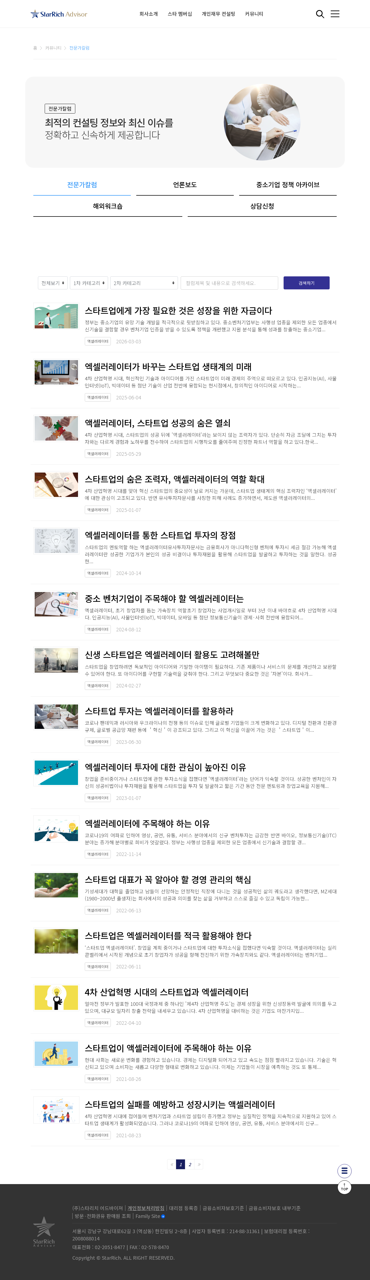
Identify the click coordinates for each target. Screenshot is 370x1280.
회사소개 (148, 13)
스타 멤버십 (180, 13)
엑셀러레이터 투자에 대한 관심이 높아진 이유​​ (165, 767)
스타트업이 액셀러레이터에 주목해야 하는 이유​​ (168, 1048)
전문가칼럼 (79, 48)
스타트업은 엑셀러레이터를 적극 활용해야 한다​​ (168, 935)
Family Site (147, 1215)
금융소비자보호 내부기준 (275, 1207)
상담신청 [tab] (262, 206)
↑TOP (344, 1186)
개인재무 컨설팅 (218, 13)
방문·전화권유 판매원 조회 (103, 1215)
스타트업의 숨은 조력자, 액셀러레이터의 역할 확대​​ (175, 479)
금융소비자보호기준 (223, 1207)
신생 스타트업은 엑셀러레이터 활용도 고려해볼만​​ (172, 654)
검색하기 (306, 283)
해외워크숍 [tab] (108, 206)
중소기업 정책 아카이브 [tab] (288, 184)
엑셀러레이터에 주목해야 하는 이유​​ (147, 823)
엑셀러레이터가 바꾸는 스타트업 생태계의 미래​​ (168, 366)
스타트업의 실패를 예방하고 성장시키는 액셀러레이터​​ (180, 1104)
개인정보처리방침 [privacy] (146, 1207)
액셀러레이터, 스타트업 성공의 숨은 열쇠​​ (158, 422)
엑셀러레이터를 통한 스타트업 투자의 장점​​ (160, 535)
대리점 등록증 (183, 1207)
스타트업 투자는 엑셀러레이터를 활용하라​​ (159, 710)
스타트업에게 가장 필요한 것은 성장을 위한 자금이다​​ (178, 310)
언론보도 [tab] (185, 184)
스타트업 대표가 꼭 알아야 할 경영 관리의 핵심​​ (168, 879)
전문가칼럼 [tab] (82, 184)
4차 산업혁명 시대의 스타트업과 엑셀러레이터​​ (167, 991)
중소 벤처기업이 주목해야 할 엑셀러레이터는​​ (164, 598)
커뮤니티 (254, 13)
